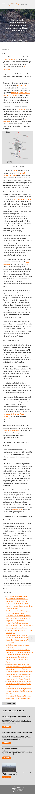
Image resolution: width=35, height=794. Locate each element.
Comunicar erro (9, 703)
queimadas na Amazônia (22, 199)
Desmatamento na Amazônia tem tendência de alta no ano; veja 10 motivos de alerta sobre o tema (17, 599)
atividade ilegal (17, 509)
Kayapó (15, 170)
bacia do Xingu (10, 59)
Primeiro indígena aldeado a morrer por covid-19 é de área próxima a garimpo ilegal (19, 684)
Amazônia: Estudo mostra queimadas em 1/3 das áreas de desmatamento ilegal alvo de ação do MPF (18, 618)
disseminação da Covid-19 (11, 430)
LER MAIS (6, 726)
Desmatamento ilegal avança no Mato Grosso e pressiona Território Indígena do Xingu (19, 691)
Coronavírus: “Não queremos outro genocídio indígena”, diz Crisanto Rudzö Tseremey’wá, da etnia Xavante (19, 625)
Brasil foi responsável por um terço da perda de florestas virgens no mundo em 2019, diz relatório (19, 606)
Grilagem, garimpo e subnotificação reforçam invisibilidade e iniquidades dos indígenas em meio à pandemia (18, 667)
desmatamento (21, 109)
